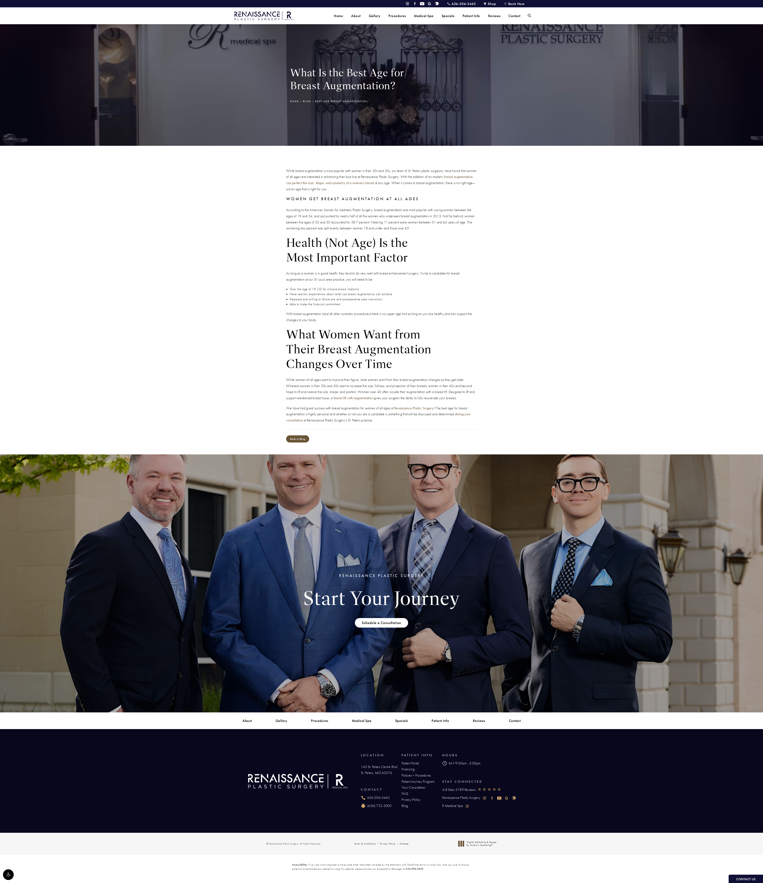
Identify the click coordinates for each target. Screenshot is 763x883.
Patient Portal (410, 763)
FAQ (405, 793)
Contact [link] (514, 16)
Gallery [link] (375, 16)
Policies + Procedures (416, 775)
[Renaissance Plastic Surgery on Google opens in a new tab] (429, 3)
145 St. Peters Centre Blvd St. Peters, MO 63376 (379, 769)
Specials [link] (448, 16)
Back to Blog (297, 439)
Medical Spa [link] (424, 16)
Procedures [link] (397, 16)
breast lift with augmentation (353, 398)
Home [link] (338, 16)
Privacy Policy (411, 799)
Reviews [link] (494, 16)
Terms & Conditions (365, 843)
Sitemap (404, 843)
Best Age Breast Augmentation (341, 101)
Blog (307, 101)
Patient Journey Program (418, 781)
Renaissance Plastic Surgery (414, 408)
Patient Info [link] (471, 16)
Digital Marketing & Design (481, 844)
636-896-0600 (414, 868)
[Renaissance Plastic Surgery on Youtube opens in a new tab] (422, 3)
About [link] (356, 16)
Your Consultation (413, 787)
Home (294, 101)
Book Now (516, 3)
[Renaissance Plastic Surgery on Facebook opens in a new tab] (414, 3)
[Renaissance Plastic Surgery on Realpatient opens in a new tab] (437, 3)
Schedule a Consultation (381, 622)
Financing (408, 769)
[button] (8, 874)
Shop (492, 3)
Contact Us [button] (745, 879)
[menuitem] (338, 16)
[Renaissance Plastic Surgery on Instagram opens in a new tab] (407, 3)
